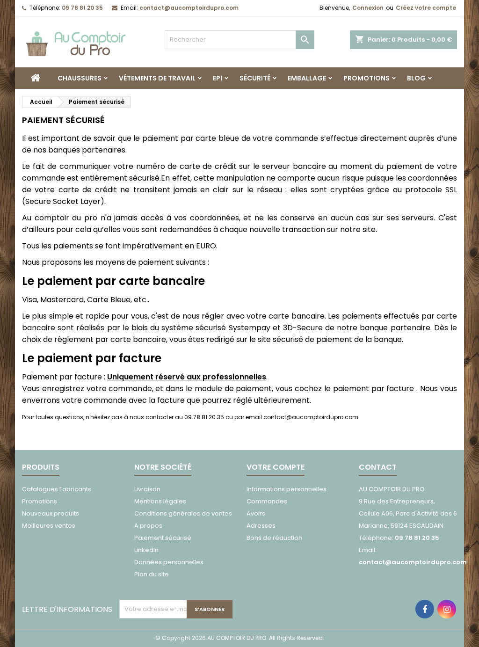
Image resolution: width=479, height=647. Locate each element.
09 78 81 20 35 (82, 8)
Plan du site (151, 574)
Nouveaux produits (50, 513)
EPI (217, 78)
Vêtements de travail (157, 78)
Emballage (307, 78)
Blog (416, 78)
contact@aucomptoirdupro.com (189, 8)
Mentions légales (160, 501)
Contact (378, 467)
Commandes (267, 501)
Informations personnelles (287, 489)
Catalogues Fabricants (56, 489)
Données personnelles (168, 562)
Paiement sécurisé (162, 537)
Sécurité (255, 78)
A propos (148, 525)
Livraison (147, 489)
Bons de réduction (274, 537)
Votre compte (276, 467)
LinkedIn (146, 549)
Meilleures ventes (48, 525)
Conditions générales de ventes (183, 513)
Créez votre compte (426, 8)
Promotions (366, 78)
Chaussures (80, 78)
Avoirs (256, 513)
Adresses (261, 525)
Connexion (368, 8)
